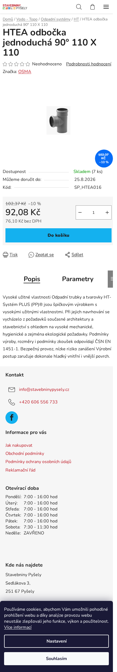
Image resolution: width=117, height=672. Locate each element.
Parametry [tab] (78, 279)
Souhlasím (56, 659)
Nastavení (57, 641)
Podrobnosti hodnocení (88, 64)
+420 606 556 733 (38, 402)
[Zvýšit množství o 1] (107, 212)
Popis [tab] (32, 279)
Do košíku (58, 235)
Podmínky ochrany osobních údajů (38, 462)
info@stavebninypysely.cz (44, 390)
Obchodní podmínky (24, 454)
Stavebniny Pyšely (23, 575)
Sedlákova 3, (17, 583)
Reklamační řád (20, 470)
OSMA (24, 72)
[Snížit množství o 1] (80, 212)
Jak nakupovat (18, 445)
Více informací (18, 627)
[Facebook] (11, 417)
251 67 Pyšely (19, 591)
